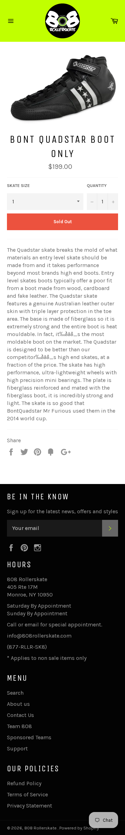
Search (15, 692)
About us (18, 704)
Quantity (97, 185)
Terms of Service (27, 794)
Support (17, 748)
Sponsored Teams (29, 737)
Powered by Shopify (79, 827)
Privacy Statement (29, 805)
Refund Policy (24, 783)
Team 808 (19, 726)
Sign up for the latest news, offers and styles (62, 511)
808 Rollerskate (41, 827)
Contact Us (20, 715)
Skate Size (18, 185)
